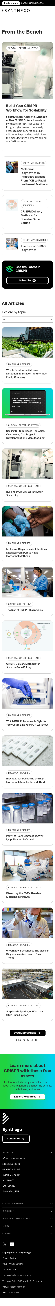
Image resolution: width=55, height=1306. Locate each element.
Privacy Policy (9, 1258)
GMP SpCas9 (8, 1185)
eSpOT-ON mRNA (11, 1174)
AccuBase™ (8, 1180)
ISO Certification (10, 1292)
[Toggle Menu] (51, 10)
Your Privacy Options (12, 1263)
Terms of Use (9, 1269)
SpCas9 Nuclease (11, 1163)
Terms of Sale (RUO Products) (17, 1275)
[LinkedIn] (12, 1244)
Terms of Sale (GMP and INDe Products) (22, 1281)
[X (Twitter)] (4, 1244)
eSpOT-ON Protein (11, 1169)
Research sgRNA (10, 1191)
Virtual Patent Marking (13, 1286)
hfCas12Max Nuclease (13, 1158)
